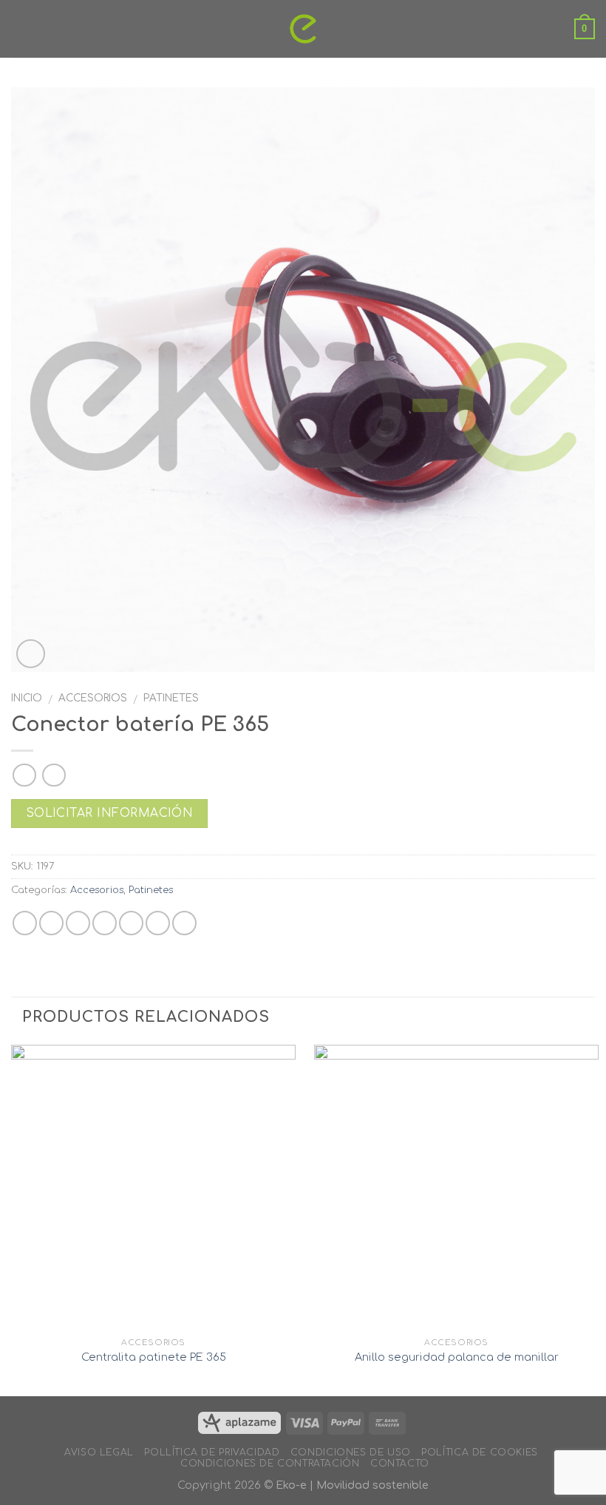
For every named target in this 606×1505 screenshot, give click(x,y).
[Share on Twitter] (78, 923)
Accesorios (92, 698)
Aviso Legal (99, 1452)
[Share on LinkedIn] (184, 923)
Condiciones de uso (350, 1452)
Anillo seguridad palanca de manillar (457, 1357)
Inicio (26, 698)
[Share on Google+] (158, 923)
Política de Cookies (479, 1452)
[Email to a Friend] (104, 923)
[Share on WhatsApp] (25, 923)
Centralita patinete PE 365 (153, 1357)
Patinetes (171, 698)
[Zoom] (30, 653)
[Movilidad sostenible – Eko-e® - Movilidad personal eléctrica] (303, 29)
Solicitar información (110, 813)
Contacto (399, 1463)
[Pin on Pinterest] (131, 923)
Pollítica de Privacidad (211, 1452)
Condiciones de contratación (270, 1463)
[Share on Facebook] (51, 923)
